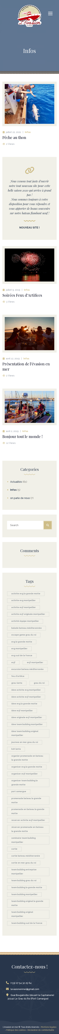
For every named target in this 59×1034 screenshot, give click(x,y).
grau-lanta (16, 683)
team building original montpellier (22, 914)
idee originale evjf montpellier (26, 717)
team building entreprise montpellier (24, 872)
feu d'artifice (17, 676)
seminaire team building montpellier (23, 840)
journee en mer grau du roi (24, 742)
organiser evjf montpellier (24, 774)
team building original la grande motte (27, 903)
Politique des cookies (16, 1030)
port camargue (18, 791)
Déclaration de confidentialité (41, 1030)
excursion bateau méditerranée (27, 669)
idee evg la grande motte (24, 704)
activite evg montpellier (23, 600)
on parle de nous (20, 498)
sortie (14, 849)
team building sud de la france (26, 923)
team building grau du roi (23, 880)
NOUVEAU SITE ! (29, 227)
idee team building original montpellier (24, 733)
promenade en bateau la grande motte (27, 811)
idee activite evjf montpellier (26, 697)
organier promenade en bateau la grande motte (27, 758)
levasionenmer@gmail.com (25, 989)
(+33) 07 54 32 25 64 (21, 983)
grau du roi (39, 683)
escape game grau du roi (23, 635)
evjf (13, 662)
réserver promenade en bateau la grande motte (27, 829)
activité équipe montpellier (25, 621)
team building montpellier (24, 894)
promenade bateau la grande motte (26, 800)
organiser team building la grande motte (24, 782)
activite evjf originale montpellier (28, 614)
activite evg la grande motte (25, 594)
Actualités (16, 481)
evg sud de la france (21, 655)
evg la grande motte (21, 642)
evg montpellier (19, 648)
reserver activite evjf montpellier (28, 820)
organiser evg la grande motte (26, 767)
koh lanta (16, 749)
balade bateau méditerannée (26, 628)
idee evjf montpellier (22, 711)
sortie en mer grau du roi (23, 863)
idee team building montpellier (27, 724)
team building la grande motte (26, 887)
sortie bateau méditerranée (25, 856)
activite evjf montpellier (23, 607)
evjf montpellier (35, 662)
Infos (28, 132)
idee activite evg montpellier (26, 690)
